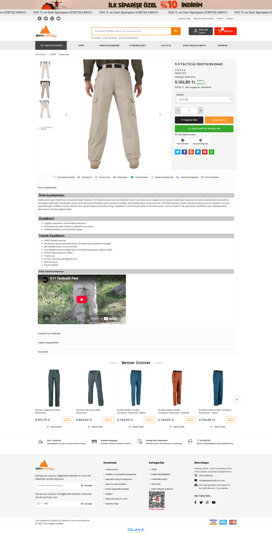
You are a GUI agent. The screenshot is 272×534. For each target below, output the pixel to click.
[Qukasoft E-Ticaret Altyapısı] (136, 530)
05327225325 (206, 475)
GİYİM (154, 469)
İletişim (230, 18)
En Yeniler (96, 37)
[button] (225, 31)
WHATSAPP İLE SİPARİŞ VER (205, 128)
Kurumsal (109, 462)
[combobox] (39, 503)
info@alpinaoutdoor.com (212, 480)
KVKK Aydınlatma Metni (117, 489)
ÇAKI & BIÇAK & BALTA (162, 489)
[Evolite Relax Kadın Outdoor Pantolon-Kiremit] (177, 388)
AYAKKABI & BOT (159, 479)
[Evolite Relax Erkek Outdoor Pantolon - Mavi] (218, 388)
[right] (237, 399)
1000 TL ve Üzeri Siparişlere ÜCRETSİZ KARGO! (49, 12)
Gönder (88, 485)
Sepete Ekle (190, 120)
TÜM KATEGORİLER (53, 45)
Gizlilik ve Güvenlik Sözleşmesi (121, 474)
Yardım (220, 18)
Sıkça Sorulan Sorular (203, 18)
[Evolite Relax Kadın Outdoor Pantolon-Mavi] (136, 388)
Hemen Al (220, 120)
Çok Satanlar (110, 37)
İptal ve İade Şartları (116, 484)
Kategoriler (156, 462)
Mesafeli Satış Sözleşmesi (119, 479)
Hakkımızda (112, 469)
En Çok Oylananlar (128, 37)
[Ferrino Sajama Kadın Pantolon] (54, 388)
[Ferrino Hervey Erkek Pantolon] (95, 388)
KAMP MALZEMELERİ (160, 474)
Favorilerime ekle (186, 134)
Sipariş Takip (185, 18)
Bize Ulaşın (201, 462)
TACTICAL (156, 484)
